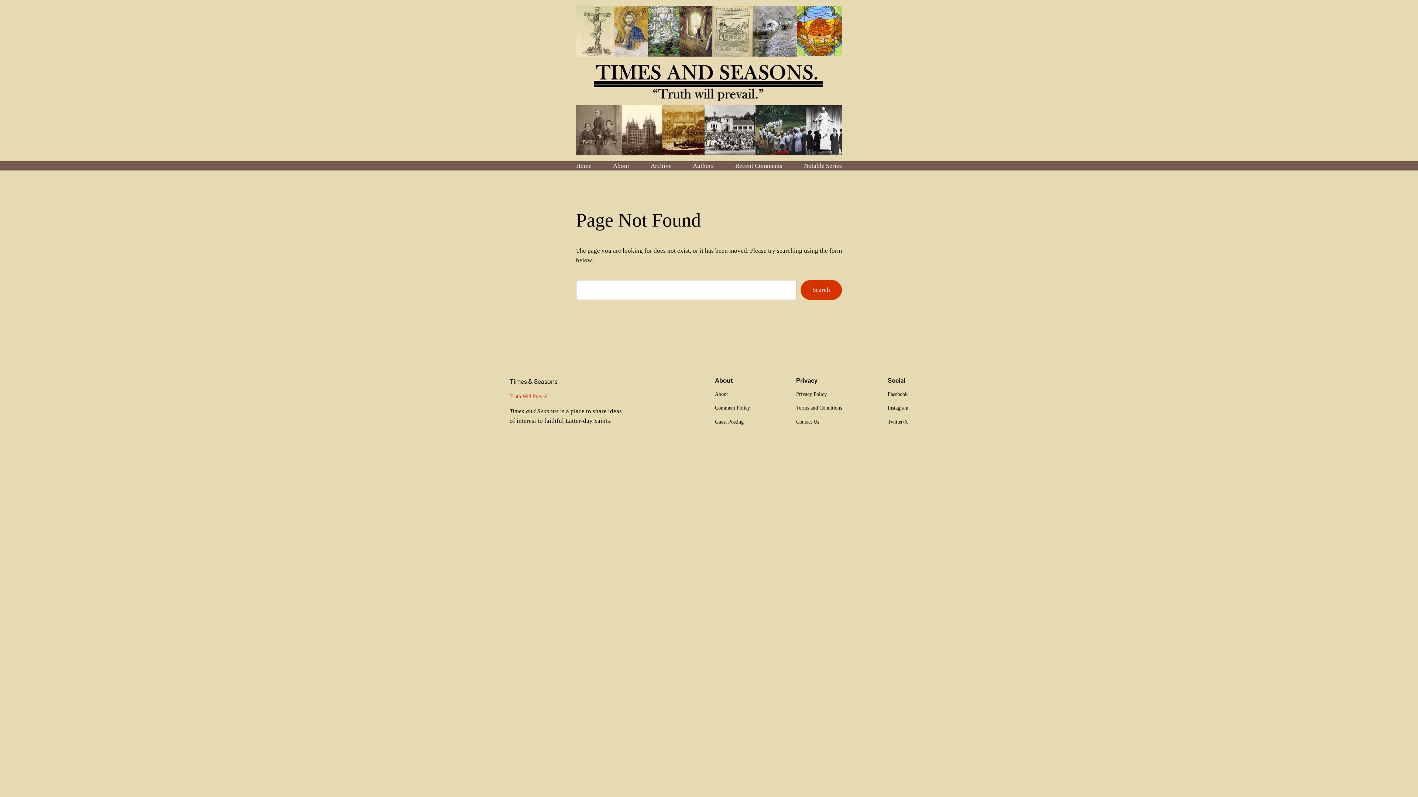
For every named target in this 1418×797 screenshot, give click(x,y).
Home (584, 165)
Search (821, 289)
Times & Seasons (534, 381)
